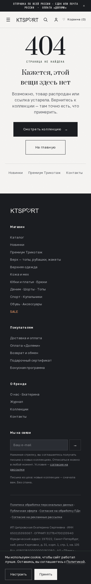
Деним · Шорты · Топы (28, 289)
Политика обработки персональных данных (41, 505)
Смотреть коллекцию (45, 129)
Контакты (74, 173)
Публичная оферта (23, 511)
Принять (45, 574)
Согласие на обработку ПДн (59, 511)
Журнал (16, 402)
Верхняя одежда (23, 267)
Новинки (16, 173)
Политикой (75, 562)
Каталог (17, 237)
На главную (45, 147)
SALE (14, 311)
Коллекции (19, 409)
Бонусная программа (27, 368)
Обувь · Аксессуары (26, 304)
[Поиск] (45, 20)
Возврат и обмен (24, 353)
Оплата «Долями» (25, 345)
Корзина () (76, 19)
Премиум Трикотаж (44, 173)
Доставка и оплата (26, 338)
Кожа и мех (19, 274)
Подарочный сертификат (31, 360)
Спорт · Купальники (26, 297)
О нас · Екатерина (24, 394)
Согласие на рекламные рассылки (37, 517)
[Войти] (56, 20)
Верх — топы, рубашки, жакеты (35, 259)
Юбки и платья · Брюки (28, 282)
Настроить (18, 574)
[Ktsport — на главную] (27, 19)
